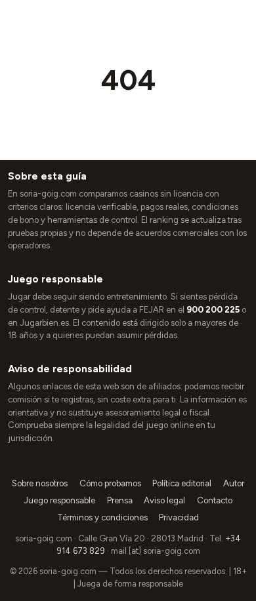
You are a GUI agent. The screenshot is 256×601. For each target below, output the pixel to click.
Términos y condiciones (102, 517)
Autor (233, 483)
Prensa (120, 500)
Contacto (214, 500)
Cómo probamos (110, 483)
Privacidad (179, 517)
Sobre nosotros (40, 483)
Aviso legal (164, 500)
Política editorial (181, 483)
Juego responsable (59, 500)
